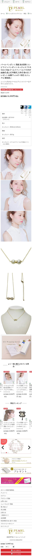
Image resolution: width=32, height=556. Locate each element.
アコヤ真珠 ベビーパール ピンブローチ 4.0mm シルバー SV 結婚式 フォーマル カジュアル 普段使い (22, 425)
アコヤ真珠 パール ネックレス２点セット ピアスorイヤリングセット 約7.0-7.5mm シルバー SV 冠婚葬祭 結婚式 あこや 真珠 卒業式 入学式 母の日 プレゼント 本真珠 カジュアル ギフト (22, 388)
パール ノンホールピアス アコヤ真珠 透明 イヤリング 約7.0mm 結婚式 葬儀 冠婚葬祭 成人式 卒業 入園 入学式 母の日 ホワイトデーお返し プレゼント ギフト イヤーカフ (9, 425)
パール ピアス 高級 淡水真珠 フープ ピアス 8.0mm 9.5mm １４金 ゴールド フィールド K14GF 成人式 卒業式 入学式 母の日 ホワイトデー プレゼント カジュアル (9, 388)
